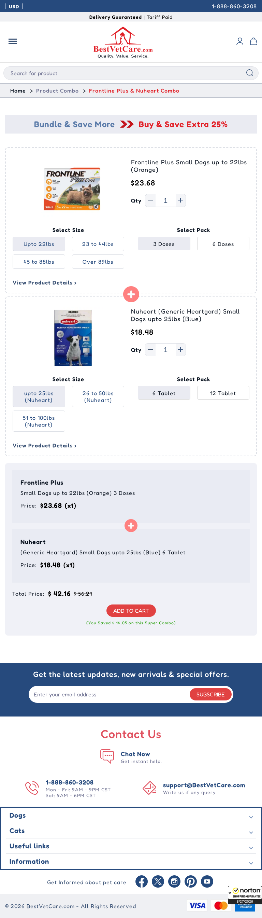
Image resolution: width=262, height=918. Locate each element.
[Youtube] (207, 882)
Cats (17, 830)
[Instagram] (174, 882)
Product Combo (57, 90)
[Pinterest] (191, 882)
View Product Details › (45, 282)
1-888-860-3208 (234, 6)
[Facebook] (141, 882)
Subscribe (210, 694)
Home (18, 90)
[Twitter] (158, 882)
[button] (245, 895)
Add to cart (131, 610)
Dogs (18, 815)
